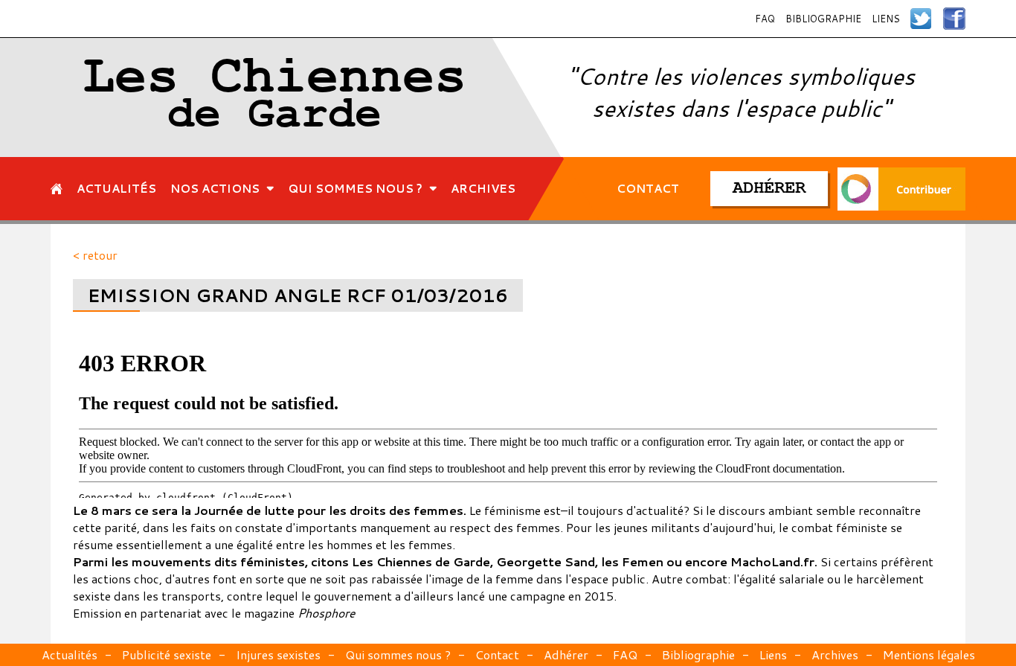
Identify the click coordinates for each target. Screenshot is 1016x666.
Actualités (69, 654)
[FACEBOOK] (954, 18)
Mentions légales (929, 654)
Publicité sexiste (166, 654)
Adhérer (566, 654)
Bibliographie (823, 18)
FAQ (765, 18)
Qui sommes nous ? (398, 654)
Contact (497, 654)
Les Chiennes (274, 97)
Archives (834, 654)
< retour (95, 254)
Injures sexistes (278, 654)
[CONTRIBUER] (901, 188)
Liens (886, 18)
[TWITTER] (921, 18)
